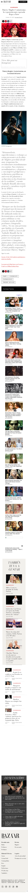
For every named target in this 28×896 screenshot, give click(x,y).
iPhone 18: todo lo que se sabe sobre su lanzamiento (15, 804)
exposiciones (7, 279)
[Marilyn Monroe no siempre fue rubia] (8, 697)
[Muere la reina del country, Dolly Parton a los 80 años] (14, 623)
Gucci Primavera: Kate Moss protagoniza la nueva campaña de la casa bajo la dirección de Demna (15, 811)
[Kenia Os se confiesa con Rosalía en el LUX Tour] (8, 670)
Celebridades (14, 7)
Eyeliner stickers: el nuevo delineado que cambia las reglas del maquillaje (15, 823)
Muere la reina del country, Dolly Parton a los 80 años (14, 634)
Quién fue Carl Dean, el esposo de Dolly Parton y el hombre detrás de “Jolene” (13, 612)
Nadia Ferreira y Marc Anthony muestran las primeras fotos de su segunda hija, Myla (13, 716)
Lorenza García (18, 17)
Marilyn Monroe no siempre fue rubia (13, 701)
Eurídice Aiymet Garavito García (17, 679)
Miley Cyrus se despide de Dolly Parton (12, 589)
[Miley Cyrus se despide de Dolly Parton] (14, 578)
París (4, 276)
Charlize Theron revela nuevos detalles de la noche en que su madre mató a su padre (14, 657)
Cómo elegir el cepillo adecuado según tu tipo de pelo (14, 817)
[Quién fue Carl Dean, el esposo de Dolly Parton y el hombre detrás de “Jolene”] (14, 600)
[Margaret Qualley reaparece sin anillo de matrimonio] (8, 683)
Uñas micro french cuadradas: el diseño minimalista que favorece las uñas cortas (15, 798)
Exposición (13, 276)
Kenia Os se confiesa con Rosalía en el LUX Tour (13, 674)
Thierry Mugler (8, 282)
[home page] (7, 2)
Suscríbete (23, 2)
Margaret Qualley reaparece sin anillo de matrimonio (13, 687)
